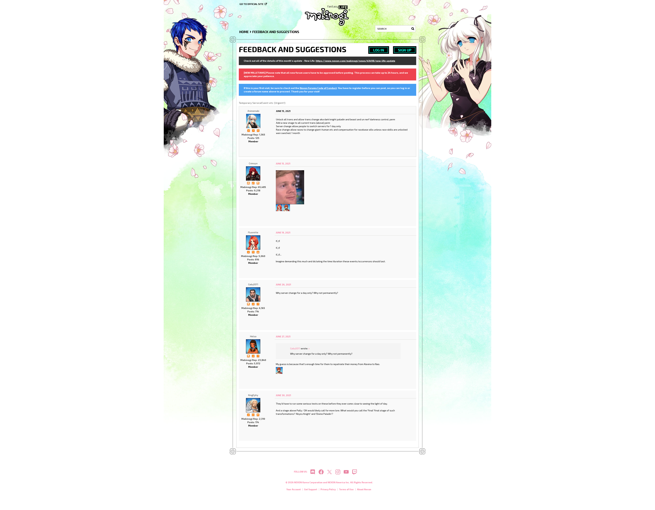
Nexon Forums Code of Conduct (318, 88)
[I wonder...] (258, 130)
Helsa (253, 336)
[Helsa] (253, 346)
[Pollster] (253, 130)
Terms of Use (346, 489)
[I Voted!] (248, 130)
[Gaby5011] (253, 294)
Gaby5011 (253, 284)
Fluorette (253, 232)
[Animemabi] (253, 121)
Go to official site (251, 4)
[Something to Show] (253, 182)
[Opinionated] (258, 414)
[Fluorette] (279, 207)
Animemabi (253, 110)
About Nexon (364, 489)
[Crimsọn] (253, 173)
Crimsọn (253, 163)
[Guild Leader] (248, 182)
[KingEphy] (253, 405)
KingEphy (253, 395)
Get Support (310, 489)
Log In (378, 50)
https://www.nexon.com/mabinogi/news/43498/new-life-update (355, 60)
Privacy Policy (328, 489)
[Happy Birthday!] (258, 251)
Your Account (293, 489)
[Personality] (253, 414)
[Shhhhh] (258, 182)
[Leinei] (286, 207)
